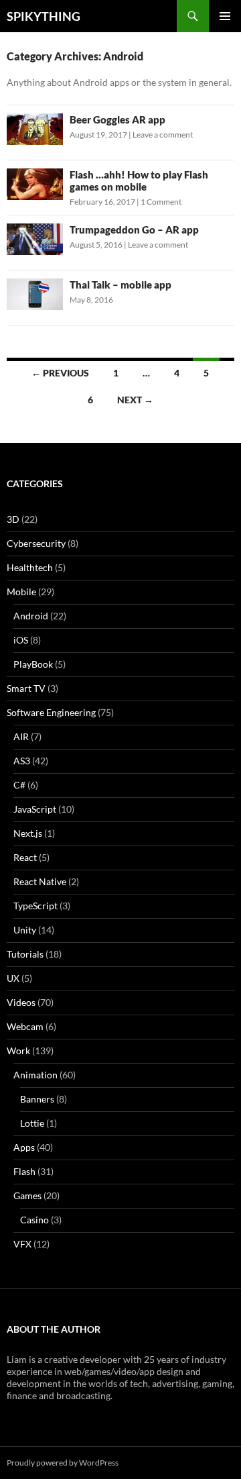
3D (13, 519)
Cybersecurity (36, 543)
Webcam (25, 1026)
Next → (135, 399)
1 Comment (161, 202)
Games (27, 1195)
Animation (35, 1074)
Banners (37, 1099)
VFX (22, 1244)
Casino (34, 1219)
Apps (24, 1147)
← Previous (60, 372)
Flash (24, 1171)
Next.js (27, 833)
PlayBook (33, 664)
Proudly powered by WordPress (62, 1463)
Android (30, 615)
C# (19, 784)
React (25, 857)
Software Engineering (51, 712)
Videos (21, 1002)
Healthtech (30, 567)
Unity (24, 929)
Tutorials (25, 954)
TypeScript (35, 905)
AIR (21, 736)
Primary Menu (225, 16)
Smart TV (26, 688)
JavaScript (34, 809)
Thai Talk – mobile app (120, 284)
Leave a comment (163, 135)
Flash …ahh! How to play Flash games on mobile (139, 180)
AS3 (21, 760)
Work (18, 1050)
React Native (39, 881)
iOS (20, 640)
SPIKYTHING (43, 16)
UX (13, 978)
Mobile (21, 591)
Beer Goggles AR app (117, 119)
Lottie (32, 1123)
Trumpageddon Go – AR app (134, 229)
